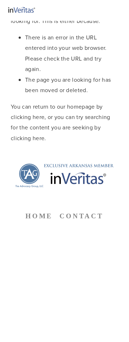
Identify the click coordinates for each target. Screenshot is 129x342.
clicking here (27, 117)
